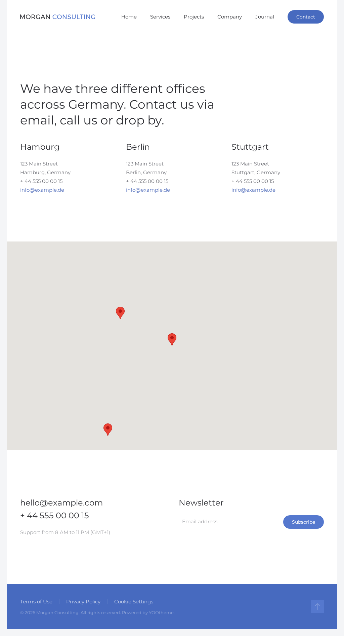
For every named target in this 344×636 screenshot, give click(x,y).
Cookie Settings (133, 601)
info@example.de (42, 190)
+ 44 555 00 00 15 (41, 181)
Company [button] (229, 16)
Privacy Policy (83, 601)
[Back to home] (57, 17)
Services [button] (160, 16)
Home (129, 16)
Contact (305, 17)
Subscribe (303, 522)
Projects (194, 16)
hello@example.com (61, 503)
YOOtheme (161, 612)
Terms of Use (36, 601)
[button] (172, 339)
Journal (264, 16)
